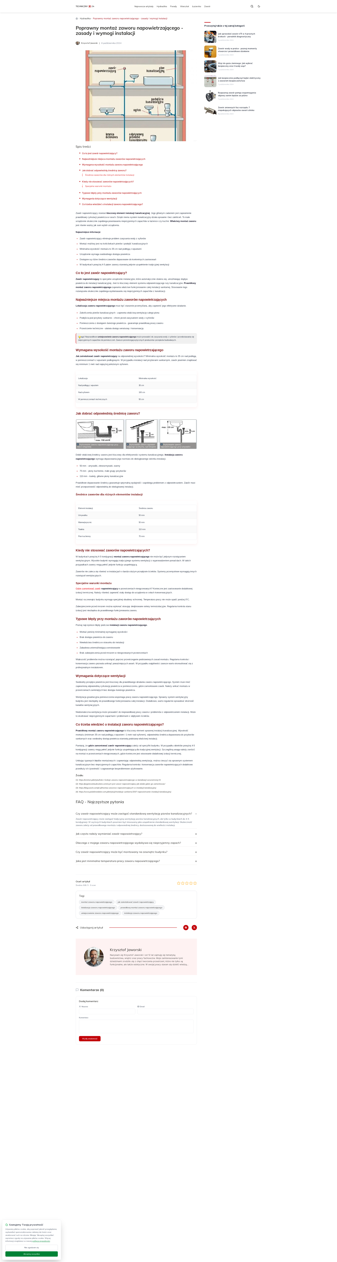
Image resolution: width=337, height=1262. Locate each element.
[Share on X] (194, 927)
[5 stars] (195, 883)
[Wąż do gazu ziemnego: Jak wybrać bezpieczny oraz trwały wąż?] (210, 66)
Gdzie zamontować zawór (88, 588)
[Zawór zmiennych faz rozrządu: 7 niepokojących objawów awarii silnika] (210, 110)
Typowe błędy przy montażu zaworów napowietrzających (112, 193)
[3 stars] (187, 883)
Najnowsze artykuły (143, 6)
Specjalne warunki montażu (98, 186)
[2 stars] (183, 883)
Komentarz (83, 1017)
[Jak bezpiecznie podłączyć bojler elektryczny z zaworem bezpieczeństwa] (210, 81)
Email (142, 1006)
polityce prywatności (41, 1241)
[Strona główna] (77, 18)
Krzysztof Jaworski (126, 949)
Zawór (207, 6)
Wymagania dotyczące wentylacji (99, 198)
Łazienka (196, 6)
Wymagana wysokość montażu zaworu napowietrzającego (112, 164)
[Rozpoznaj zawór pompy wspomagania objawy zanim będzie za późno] (210, 96)
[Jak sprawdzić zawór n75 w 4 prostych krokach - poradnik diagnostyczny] (210, 37)
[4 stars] (191, 883)
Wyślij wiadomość (89, 1038)
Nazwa (85, 1006)
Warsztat (184, 6)
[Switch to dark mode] (259, 6)
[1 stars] (179, 883)
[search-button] (252, 6)
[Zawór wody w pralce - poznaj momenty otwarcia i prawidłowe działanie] (210, 52)
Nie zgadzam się (31, 1247)
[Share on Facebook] (186, 927)
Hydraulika (162, 6)
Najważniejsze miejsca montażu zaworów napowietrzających (113, 159)
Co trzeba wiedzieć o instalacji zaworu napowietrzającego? (112, 204)
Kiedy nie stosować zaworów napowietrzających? (108, 181)
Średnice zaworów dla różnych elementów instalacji (109, 175)
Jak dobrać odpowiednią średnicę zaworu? (104, 170)
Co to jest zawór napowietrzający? (99, 153)
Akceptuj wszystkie (31, 1254)
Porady (173, 6)
